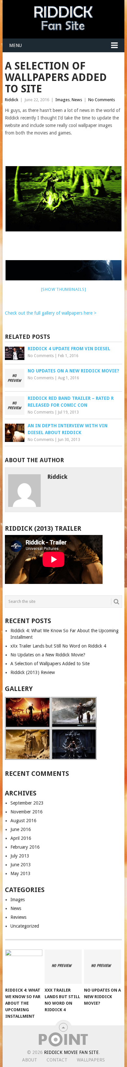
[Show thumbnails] (63, 289)
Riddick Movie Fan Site (71, 1052)
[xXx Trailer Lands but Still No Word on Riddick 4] (63, 966)
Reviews (18, 917)
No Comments (101, 99)
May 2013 (20, 873)
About (29, 1059)
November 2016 (26, 811)
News (77, 99)
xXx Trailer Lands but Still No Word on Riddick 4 (58, 646)
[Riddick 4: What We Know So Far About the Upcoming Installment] (23, 966)
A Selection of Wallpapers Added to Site (50, 663)
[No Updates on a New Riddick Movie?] (102, 966)
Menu (15, 45)
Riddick (11, 99)
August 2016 (23, 820)
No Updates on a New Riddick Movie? (47, 654)
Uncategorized (24, 926)
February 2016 (25, 847)
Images (62, 99)
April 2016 (20, 838)
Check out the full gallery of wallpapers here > (50, 313)
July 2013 (19, 855)
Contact (57, 1059)
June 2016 (20, 829)
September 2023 (27, 803)
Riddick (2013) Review (32, 672)
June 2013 (20, 864)
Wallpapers (91, 1059)
